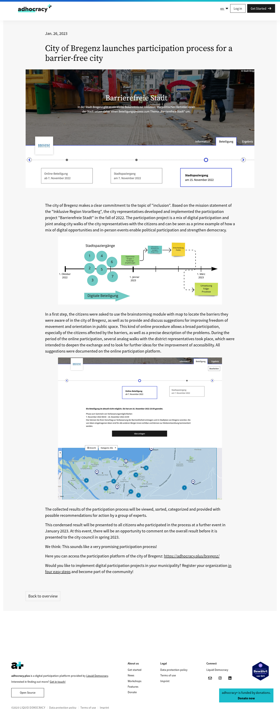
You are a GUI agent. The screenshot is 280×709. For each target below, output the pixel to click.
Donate (132, 692)
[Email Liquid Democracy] (210, 678)
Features (133, 686)
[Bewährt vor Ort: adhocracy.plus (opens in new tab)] (260, 671)
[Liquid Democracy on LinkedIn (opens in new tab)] (229, 678)
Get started (134, 670)
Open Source (27, 692)
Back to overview (43, 596)
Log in (238, 8)
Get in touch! (58, 682)
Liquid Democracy (97, 676)
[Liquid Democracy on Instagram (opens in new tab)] (220, 678)
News (131, 675)
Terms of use (168, 675)
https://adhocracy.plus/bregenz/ (192, 555)
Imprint (165, 681)
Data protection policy (174, 670)
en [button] (222, 8)
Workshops (134, 681)
